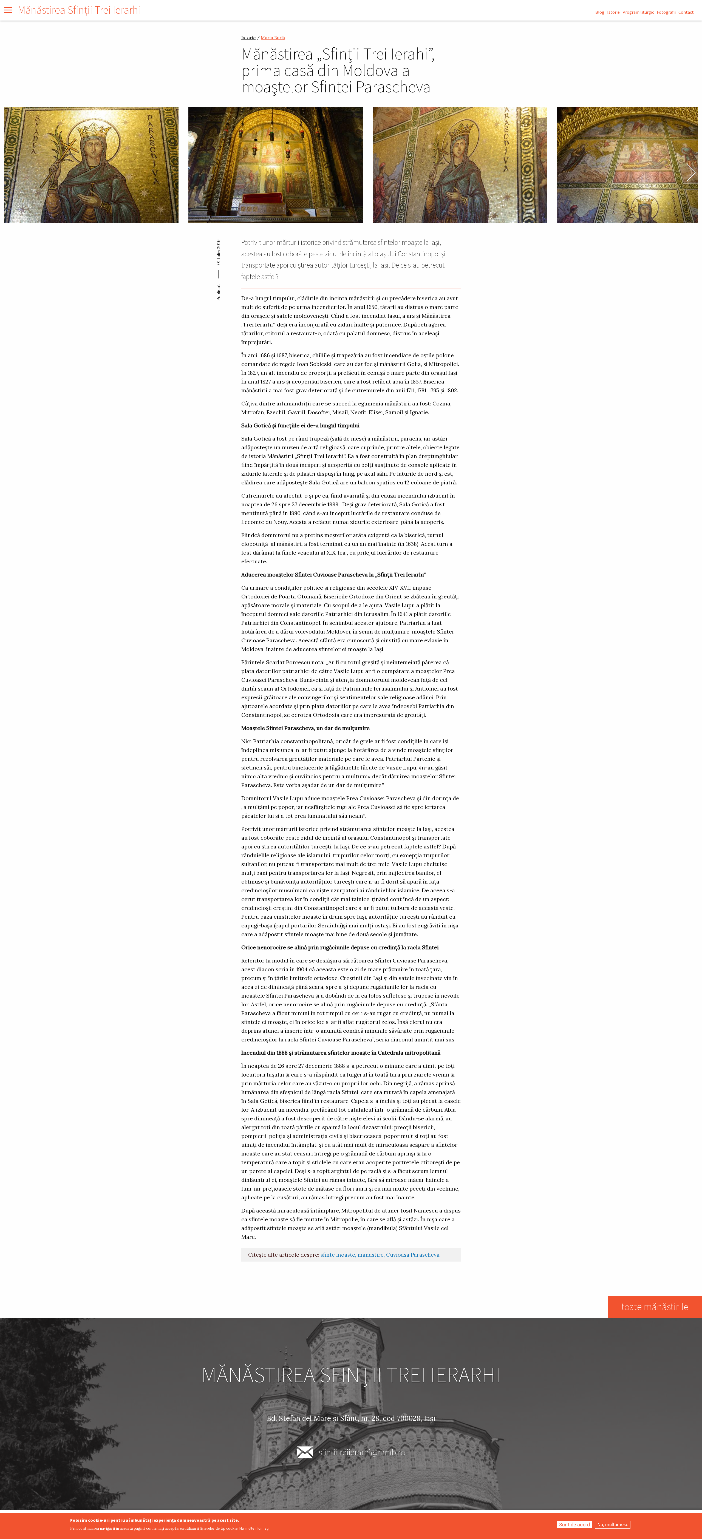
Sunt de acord (574, 1524)
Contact (686, 12)
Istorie (613, 12)
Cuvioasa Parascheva (413, 1254)
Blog (599, 12)
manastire (371, 1254)
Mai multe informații (254, 1529)
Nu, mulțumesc (612, 1524)
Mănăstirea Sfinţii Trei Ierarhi (79, 10)
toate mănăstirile (654, 1307)
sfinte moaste (338, 1254)
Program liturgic (638, 12)
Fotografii (666, 12)
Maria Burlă (273, 37)
